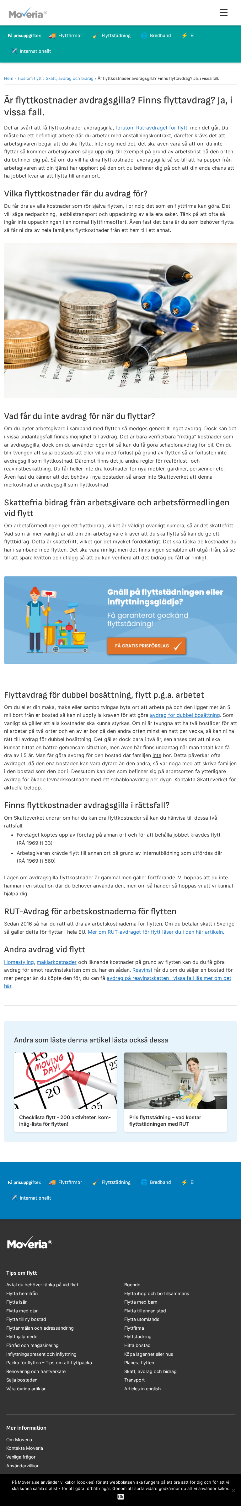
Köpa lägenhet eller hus (148, 1354)
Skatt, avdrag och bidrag (70, 78)
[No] (233, 1490)
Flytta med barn (140, 1302)
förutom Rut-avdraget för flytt (151, 127)
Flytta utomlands (141, 1319)
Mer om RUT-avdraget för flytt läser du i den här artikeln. (156, 932)
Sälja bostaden (21, 1379)
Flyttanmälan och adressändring (40, 1328)
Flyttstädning (138, 1336)
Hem (8, 78)
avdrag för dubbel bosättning (185, 715)
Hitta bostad (137, 1345)
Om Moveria (19, 1439)
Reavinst (142, 970)
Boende (132, 1284)
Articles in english (142, 1388)
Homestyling (19, 962)
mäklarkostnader (57, 962)
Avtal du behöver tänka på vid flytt (42, 1284)
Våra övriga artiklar (26, 1388)
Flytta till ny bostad (26, 1319)
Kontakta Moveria (24, 1448)
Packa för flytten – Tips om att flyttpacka (49, 1362)
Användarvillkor (22, 1465)
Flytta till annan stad (145, 1310)
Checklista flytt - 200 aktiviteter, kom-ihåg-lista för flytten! (65, 1120)
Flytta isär (16, 1302)
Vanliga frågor (20, 1456)
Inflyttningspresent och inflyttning (41, 1354)
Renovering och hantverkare (36, 1371)
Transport (134, 1379)
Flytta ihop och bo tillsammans (156, 1293)
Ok (120, 1496)
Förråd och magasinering (32, 1345)
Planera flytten (139, 1362)
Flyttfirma (134, 1328)
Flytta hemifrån (22, 1293)
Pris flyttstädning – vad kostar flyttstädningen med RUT (165, 1120)
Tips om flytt (29, 78)
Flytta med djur (22, 1310)
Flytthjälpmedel (22, 1336)
